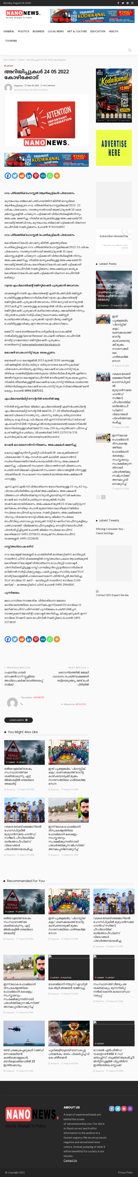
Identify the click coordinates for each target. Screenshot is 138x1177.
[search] (130, 50)
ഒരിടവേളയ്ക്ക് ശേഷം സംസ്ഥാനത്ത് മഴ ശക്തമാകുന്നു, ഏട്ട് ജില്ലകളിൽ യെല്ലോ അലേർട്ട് (19, 776)
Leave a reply (17, 720)
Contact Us (70, 1160)
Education (97, 31)
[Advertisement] (114, 200)
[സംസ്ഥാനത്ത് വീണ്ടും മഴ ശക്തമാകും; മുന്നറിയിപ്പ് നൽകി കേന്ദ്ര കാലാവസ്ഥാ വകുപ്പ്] (114, 967)
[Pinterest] (36, 176)
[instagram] (132, 3)
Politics (23, 31)
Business (38, 31)
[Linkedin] (29, 176)
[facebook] (118, 3)
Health (113, 31)
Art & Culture (77, 31)
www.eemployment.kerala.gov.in (41, 344)
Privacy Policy (125, 1172)
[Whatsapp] (50, 176)
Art (54, 762)
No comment (49, 85)
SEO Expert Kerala (117, 595)
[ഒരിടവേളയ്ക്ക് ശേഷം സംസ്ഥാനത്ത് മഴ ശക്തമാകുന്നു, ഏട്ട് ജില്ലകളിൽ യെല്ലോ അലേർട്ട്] (24, 752)
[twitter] (123, 3)
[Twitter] (15, 176)
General (8, 31)
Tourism (11, 41)
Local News (56, 31)
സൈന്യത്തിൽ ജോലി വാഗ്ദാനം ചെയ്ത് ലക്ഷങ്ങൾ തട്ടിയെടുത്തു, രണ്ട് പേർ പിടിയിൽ (70, 678)
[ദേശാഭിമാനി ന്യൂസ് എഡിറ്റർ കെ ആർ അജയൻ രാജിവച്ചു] (69, 967)
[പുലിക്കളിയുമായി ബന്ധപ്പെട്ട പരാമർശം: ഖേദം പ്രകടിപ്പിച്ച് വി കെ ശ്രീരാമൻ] (69, 1033)
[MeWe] (43, 176)
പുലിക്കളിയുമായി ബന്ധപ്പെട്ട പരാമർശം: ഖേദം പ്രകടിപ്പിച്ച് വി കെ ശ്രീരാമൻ (68, 1054)
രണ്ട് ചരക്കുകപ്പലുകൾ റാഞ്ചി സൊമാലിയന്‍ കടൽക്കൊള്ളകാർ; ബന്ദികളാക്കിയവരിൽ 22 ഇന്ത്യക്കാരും (23, 1057)
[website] (21, 704)
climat (11, 762)
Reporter (18, 85)
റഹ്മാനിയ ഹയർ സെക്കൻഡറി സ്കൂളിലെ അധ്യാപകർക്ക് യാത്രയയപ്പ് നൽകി (23, 678)
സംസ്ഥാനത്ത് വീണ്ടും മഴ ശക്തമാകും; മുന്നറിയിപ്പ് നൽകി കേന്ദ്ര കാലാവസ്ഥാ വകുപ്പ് (111, 989)
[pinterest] (127, 3)
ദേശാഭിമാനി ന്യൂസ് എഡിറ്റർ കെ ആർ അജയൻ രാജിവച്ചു (67, 986)
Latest (9, 66)
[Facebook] (8, 176)
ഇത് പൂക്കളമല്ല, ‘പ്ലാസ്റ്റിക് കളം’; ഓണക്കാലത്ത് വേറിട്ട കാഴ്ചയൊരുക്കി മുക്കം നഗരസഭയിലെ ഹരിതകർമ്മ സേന (66, 776)
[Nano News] (32, 1117)
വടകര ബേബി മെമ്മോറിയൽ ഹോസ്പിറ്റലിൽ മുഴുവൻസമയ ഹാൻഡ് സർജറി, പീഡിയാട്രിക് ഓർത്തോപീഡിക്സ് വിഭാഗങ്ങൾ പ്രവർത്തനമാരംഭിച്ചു (22, 838)
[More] (57, 176)
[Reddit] (22, 176)
